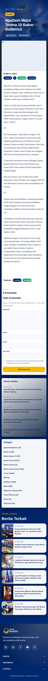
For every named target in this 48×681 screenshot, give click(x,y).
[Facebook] (20, 647)
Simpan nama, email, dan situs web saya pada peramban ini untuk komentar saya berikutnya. (25, 362)
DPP (5, 478)
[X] (6, 647)
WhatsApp (22, 78)
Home (7, 9)
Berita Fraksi (9, 460)
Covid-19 (7, 473)
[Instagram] (13, 647)
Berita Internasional (11, 469)
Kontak (24, 669)
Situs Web (6, 351)
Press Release (9, 495)
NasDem (7, 482)
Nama (5, 332)
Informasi (24, 663)
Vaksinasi (7, 503)
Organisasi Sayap (11, 490)
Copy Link (32, 78)
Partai (24, 656)
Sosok (6, 499)
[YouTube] (27, 647)
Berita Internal (9, 465)
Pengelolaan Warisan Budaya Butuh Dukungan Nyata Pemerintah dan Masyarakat (29, 593)
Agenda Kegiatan (10, 447)
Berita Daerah (9, 456)
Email (5, 342)
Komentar (6, 309)
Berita (13, 9)
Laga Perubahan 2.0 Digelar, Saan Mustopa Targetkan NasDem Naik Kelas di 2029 (28, 578)
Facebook (8, 78)
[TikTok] (35, 647)
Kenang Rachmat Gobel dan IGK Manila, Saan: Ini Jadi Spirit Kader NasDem (28, 531)
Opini (6, 486)
